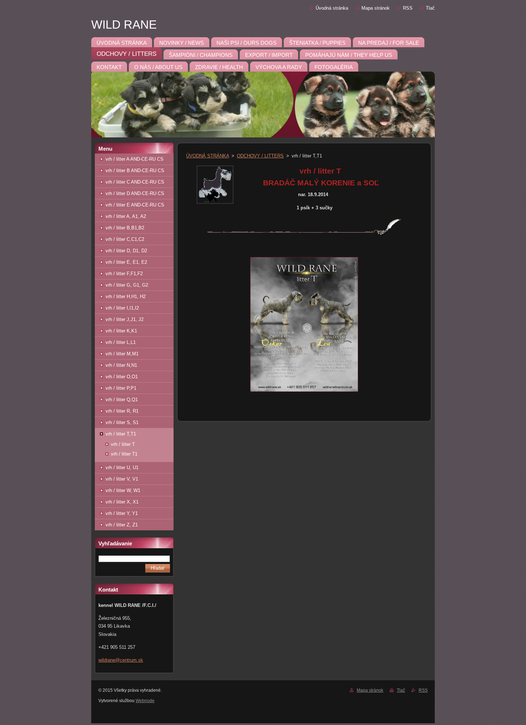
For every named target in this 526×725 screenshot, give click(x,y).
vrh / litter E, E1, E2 (126, 262)
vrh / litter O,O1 (122, 376)
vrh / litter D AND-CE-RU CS (135, 193)
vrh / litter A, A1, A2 (126, 216)
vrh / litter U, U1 (122, 467)
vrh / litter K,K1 (121, 331)
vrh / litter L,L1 (121, 342)
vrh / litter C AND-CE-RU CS (135, 182)
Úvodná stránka (332, 8)
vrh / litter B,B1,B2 (125, 227)
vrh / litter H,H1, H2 (126, 296)
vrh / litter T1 (124, 454)
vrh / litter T (123, 444)
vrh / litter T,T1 (121, 434)
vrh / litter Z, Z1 (122, 524)
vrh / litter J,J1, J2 (124, 319)
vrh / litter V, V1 (122, 479)
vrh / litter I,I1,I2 (122, 308)
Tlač (430, 8)
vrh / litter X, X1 (122, 502)
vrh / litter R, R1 (122, 411)
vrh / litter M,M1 (122, 353)
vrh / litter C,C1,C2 (125, 239)
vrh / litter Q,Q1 (122, 399)
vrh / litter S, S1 (122, 422)
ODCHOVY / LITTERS (260, 156)
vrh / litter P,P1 (121, 388)
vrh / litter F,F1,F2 (124, 273)
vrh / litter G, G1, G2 (127, 285)
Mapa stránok (375, 8)
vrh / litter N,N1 (121, 365)
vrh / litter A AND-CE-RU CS (135, 159)
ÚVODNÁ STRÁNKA (207, 156)
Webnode (145, 700)
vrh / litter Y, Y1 (122, 513)
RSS (408, 8)
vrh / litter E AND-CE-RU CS (135, 205)
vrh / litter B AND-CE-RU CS (135, 170)
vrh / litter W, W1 (123, 490)
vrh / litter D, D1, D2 (126, 250)
